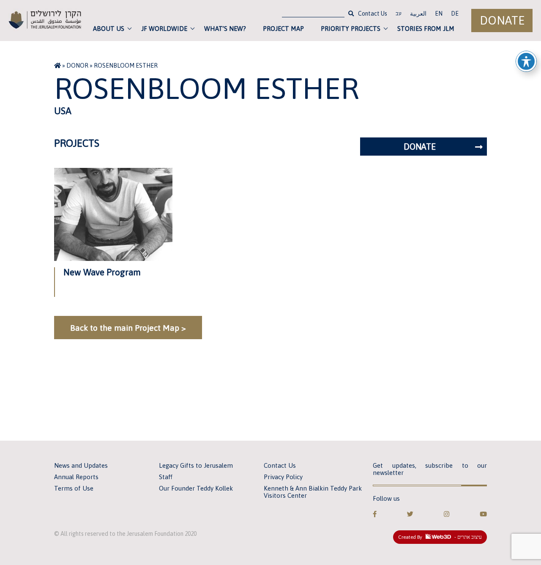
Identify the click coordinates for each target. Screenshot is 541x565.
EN (439, 13)
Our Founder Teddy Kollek (196, 488)
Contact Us (372, 13)
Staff (165, 476)
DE (455, 13)
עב (399, 14)
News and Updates (81, 465)
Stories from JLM (425, 28)
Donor (77, 65)
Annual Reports (76, 476)
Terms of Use (73, 488)
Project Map (283, 28)
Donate (502, 20)
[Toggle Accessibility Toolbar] (526, 61)
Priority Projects (350, 28)
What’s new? (225, 28)
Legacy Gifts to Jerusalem (196, 465)
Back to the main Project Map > (128, 327)
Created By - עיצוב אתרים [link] (440, 537)
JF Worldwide (164, 28)
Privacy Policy (283, 476)
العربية (418, 13)
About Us (108, 28)
